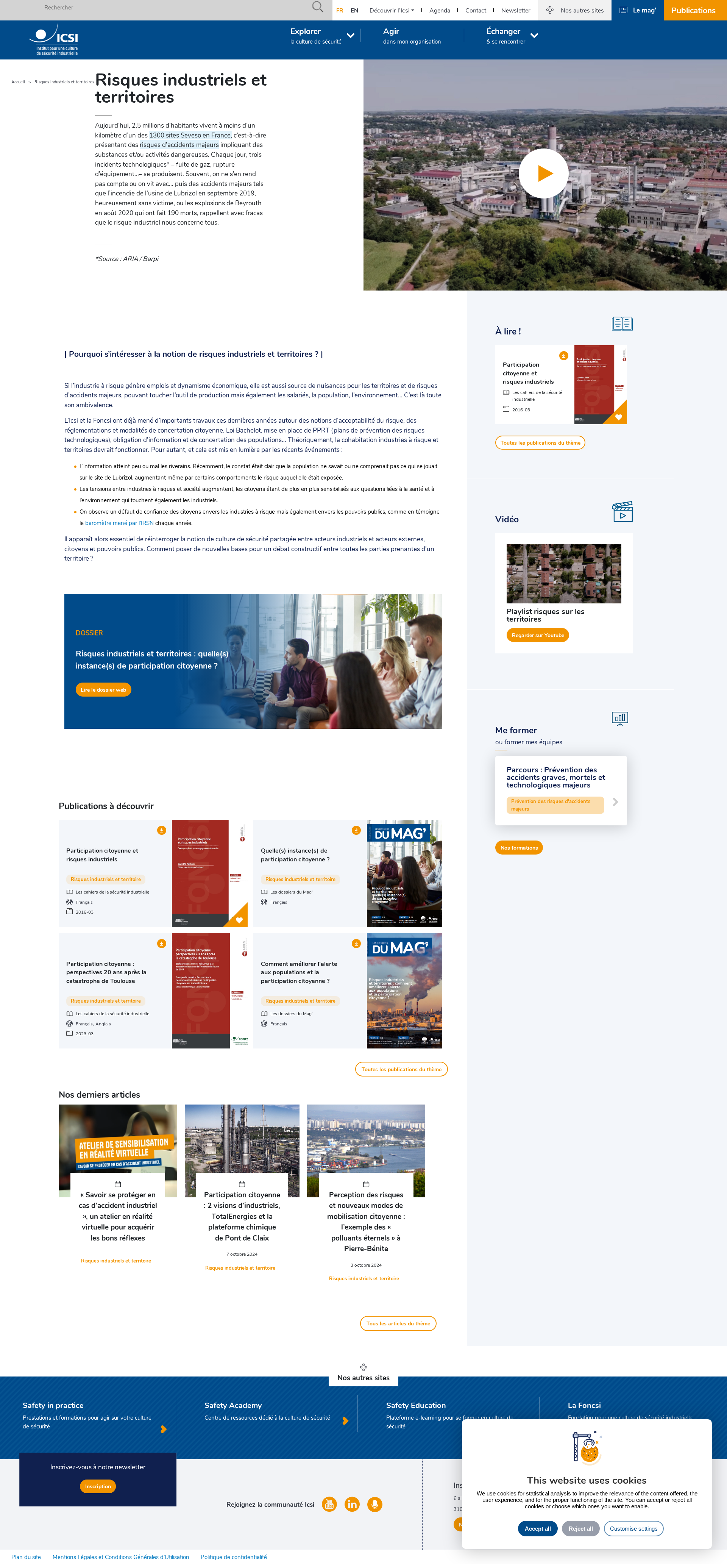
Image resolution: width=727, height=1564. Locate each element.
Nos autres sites (582, 10)
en (354, 10)
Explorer (316, 35)
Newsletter (515, 10)
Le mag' (644, 9)
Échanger (506, 35)
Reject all (581, 1528)
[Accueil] (53, 39)
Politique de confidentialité (234, 1557)
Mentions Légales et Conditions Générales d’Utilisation (121, 1557)
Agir (412, 35)
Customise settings (634, 1528)
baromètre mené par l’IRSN (119, 523)
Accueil (18, 81)
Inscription (98, 1486)
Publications (693, 10)
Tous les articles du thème (398, 1323)
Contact (475, 10)
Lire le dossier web (103, 689)
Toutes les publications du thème (402, 1069)
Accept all (538, 1528)
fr (339, 10)
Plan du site (26, 1557)
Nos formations (519, 847)
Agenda (439, 10)
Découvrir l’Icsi (390, 10)
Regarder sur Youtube (538, 635)
